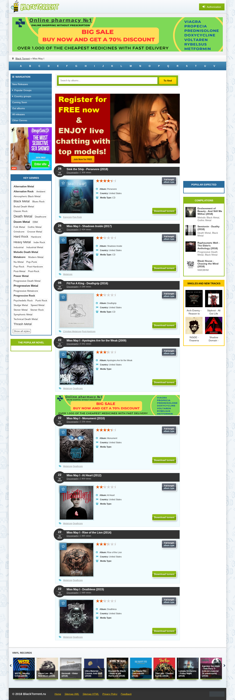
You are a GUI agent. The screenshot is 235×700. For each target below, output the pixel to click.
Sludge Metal (21, 305)
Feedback (126, 694)
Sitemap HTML (91, 694)
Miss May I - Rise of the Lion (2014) (89, 532)
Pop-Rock (19, 266)
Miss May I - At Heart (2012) (84, 475)
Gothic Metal (34, 227)
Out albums (18, 108)
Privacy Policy (109, 694)
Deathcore (78, 388)
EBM (35, 222)
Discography (72, 172)
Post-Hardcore (88, 331)
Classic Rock (21, 211)
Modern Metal (35, 257)
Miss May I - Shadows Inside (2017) (89, 226)
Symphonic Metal (23, 314)
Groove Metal (34, 231)
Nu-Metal (19, 262)
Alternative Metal (24, 186)
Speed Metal (37, 305)
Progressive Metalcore (26, 290)
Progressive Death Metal (27, 280)
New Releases (20, 84)
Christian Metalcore (72, 331)
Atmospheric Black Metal (27, 196)
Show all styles (22, 331)
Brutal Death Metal (24, 206)
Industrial (19, 247)
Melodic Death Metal (26, 252)
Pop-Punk (77, 217)
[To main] (34, 7)
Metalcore (67, 274)
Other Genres (19, 120)
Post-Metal (19, 271)
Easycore (67, 217)
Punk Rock (41, 300)
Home (58, 694)
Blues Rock (38, 201)
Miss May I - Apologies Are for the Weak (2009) (96, 340)
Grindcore (19, 231)
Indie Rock (39, 242)
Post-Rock (33, 271)
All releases (18, 114)
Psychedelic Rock (23, 300)
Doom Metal (22, 222)
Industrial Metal (34, 247)
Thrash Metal (23, 324)
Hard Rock (21, 236)
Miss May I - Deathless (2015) (85, 589)
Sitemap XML (72, 694)
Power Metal (21, 275)
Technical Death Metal (26, 319)
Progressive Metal (26, 285)
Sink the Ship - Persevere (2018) (87, 169)
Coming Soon (19, 102)
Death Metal (23, 216)
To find (168, 80)
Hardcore (36, 236)
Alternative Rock (24, 191)
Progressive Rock (24, 295)
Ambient (40, 191)
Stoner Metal (21, 309)
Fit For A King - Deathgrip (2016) (87, 283)
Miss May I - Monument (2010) (86, 418)
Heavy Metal (22, 242)
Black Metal (22, 201)
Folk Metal (19, 227)
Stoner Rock (37, 309)
